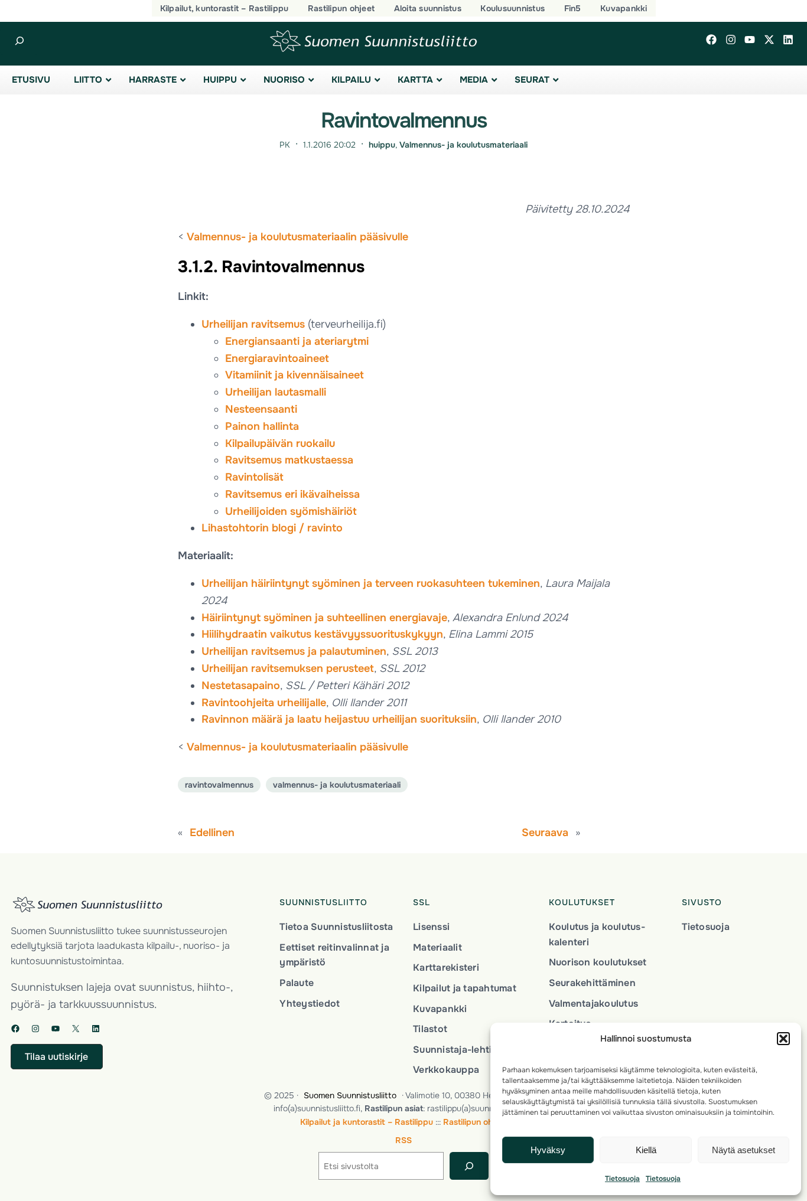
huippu (382, 144)
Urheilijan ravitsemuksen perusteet (287, 668)
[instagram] (731, 39)
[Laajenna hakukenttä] (19, 41)
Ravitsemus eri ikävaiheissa (292, 494)
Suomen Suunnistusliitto (350, 1095)
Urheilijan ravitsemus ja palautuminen (293, 651)
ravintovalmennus (219, 784)
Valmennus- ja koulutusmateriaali (463, 144)
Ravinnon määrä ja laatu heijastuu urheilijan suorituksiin (339, 719)
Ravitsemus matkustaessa (289, 459)
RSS (403, 1140)
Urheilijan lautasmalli (275, 392)
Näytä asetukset (743, 1150)
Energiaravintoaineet (277, 358)
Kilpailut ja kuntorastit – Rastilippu (366, 1122)
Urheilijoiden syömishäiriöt (291, 511)
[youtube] (749, 39)
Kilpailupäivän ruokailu (280, 443)
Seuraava (545, 832)
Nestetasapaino (240, 685)
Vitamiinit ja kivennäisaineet (294, 374)
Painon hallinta (262, 426)
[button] (783, 1039)
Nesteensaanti (261, 409)
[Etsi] (469, 1166)
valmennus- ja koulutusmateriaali (337, 784)
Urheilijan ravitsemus (253, 324)
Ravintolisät (254, 477)
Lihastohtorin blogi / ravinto (272, 527)
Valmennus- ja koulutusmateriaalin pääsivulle (297, 236)
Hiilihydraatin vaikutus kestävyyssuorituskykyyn (322, 634)
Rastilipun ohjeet (475, 1122)
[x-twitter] (769, 39)
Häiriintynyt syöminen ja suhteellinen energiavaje (324, 617)
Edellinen (212, 832)
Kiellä (646, 1150)
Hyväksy (548, 1150)
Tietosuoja (622, 1178)
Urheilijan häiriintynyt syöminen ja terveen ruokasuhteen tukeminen (370, 583)
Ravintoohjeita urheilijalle (263, 702)
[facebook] (711, 39)
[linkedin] (788, 39)
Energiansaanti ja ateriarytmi (297, 341)
